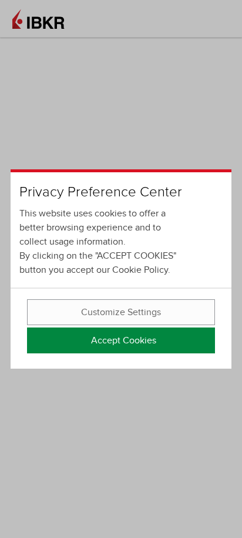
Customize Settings (121, 312)
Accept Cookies (123, 340)
